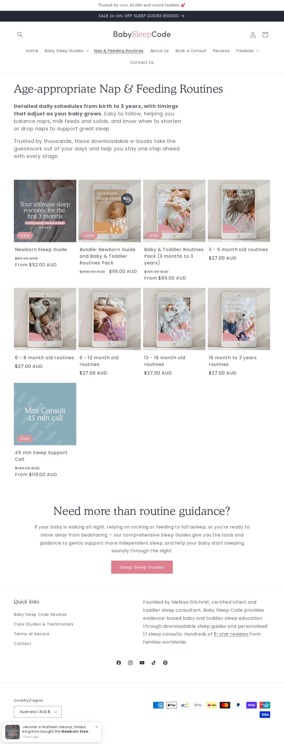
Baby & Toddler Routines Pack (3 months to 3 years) (174, 256)
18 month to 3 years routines (233, 361)
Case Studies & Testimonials (43, 624)
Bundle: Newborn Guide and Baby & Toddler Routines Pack (108, 256)
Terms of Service (32, 634)
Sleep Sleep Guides (142, 567)
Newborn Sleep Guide (41, 249)
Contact (22, 643)
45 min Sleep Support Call (41, 455)
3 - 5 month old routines (238, 249)
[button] (20, 35)
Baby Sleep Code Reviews (40, 614)
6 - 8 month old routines (44, 358)
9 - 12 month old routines (99, 361)
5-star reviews (231, 634)
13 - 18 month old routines (164, 361)
